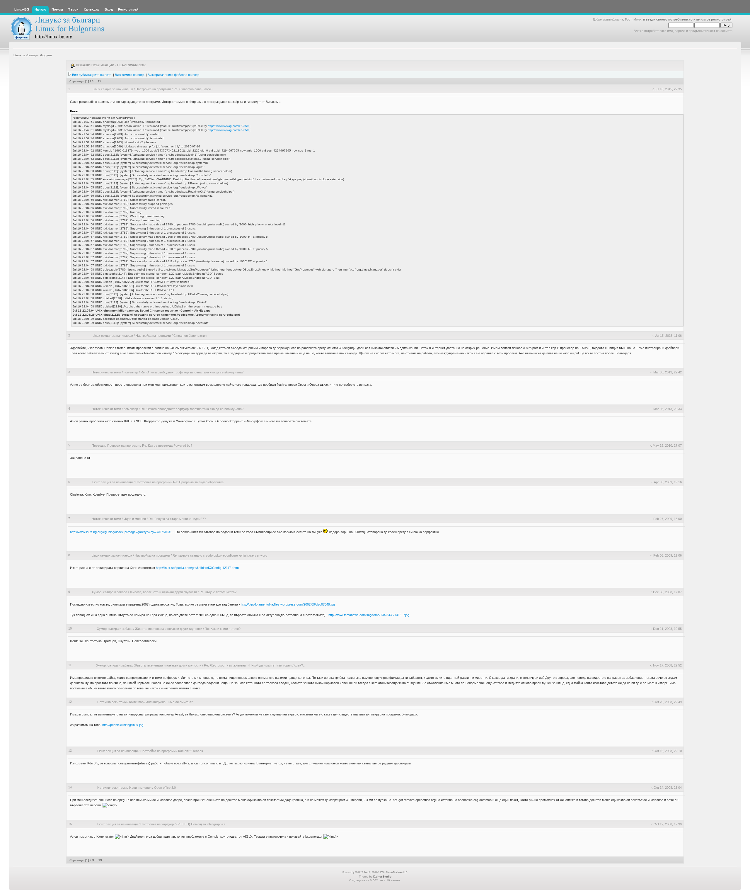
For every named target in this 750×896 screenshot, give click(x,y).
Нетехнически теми (106, 372)
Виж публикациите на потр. (92, 74)
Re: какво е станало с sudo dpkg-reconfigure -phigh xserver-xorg (220, 555)
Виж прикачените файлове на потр (173, 74)
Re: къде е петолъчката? (218, 592)
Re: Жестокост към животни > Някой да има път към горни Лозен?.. (254, 665)
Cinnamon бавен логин (190, 335)
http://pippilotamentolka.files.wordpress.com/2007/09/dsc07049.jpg (288, 604)
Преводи (98, 445)
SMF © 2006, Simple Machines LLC (390, 872)
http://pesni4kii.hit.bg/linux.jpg (122, 725)
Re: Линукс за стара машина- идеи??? (177, 519)
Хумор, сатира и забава (109, 592)
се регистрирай (719, 19)
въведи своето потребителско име (671, 19)
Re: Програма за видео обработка (198, 482)
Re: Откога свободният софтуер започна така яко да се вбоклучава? (192, 372)
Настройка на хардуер (157, 824)
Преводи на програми (123, 445)
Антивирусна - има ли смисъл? (169, 702)
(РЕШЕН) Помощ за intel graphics (201, 824)
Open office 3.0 (165, 787)
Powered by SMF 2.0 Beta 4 (356, 872)
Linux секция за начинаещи (113, 89)
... (96, 81)
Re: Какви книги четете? (223, 628)
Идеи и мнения (135, 519)
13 (99, 81)
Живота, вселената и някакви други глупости (163, 592)
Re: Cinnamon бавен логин (192, 89)
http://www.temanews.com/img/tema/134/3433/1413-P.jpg (368, 615)
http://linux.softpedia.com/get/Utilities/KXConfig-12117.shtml (197, 567)
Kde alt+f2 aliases (190, 751)
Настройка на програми (153, 89)
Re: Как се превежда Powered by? (167, 445)
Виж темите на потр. (130, 74)
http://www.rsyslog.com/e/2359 (228, 125)
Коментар (131, 372)
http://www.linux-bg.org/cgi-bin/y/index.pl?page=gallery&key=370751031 (121, 532)
